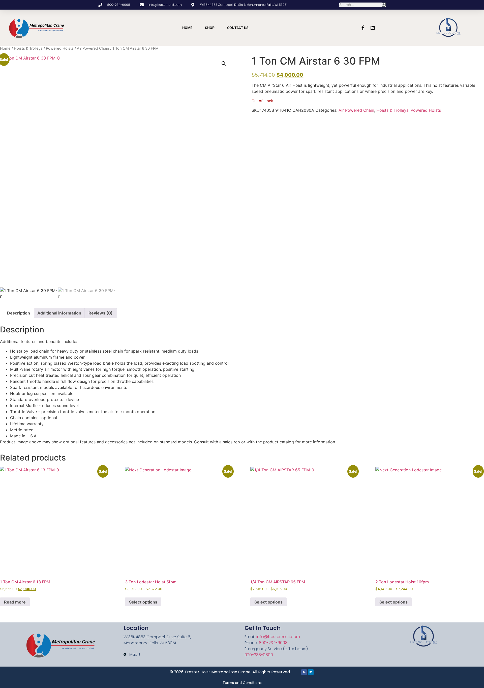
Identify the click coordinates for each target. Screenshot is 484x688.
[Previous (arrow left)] (9, 344)
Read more (15, 602)
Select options (143, 602)
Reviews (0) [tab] (100, 313)
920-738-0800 (259, 655)
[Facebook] (304, 672)
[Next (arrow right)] (475, 344)
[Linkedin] (372, 27)
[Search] (384, 5)
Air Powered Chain (93, 48)
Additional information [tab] (59, 313)
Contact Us (238, 28)
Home (187, 28)
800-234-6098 (273, 643)
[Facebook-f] (363, 27)
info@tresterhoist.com (278, 637)
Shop (210, 28)
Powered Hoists (60, 48)
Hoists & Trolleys (28, 48)
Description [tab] (18, 313)
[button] (223, 63)
